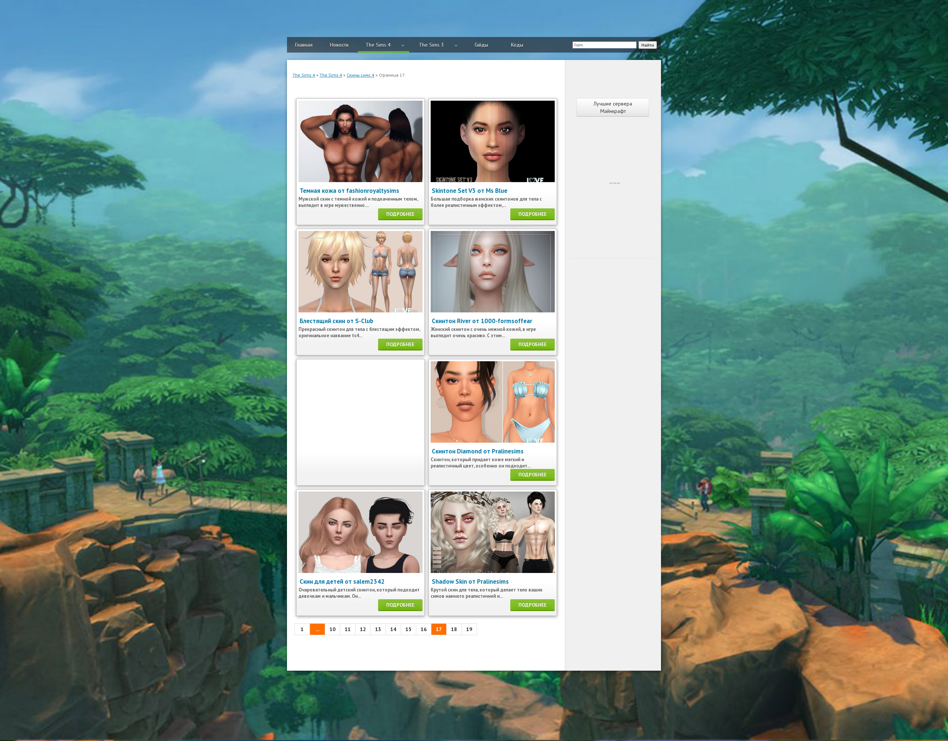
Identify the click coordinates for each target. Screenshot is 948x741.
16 (424, 629)
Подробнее (400, 214)
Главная (304, 44)
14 (393, 629)
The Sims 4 (378, 44)
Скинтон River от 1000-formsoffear (482, 321)
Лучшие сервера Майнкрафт (613, 107)
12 (363, 629)
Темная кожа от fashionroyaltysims (349, 191)
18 (454, 629)
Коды (517, 44)
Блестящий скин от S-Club (336, 321)
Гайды (481, 44)
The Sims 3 (431, 44)
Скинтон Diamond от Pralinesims (478, 451)
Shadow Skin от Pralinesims (470, 581)
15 (408, 629)
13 (378, 629)
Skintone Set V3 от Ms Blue (469, 191)
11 (348, 629)
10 (333, 629)
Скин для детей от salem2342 (342, 581)
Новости (339, 44)
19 (469, 629)
